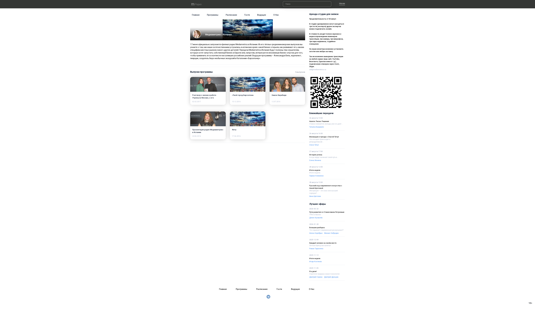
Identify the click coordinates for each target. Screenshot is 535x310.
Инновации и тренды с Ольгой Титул (324, 137)
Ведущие (261, 15)
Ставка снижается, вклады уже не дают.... (326, 124)
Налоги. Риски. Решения (319, 121)
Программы (212, 15)
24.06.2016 (196, 136)
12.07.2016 (276, 102)
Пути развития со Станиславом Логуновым (326, 212)
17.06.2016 (236, 136)
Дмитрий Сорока (315, 277)
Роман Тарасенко (316, 249)
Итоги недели (314, 170)
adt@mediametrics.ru (317, 70)
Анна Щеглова (315, 196)
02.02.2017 (196, 102)
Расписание (231, 15)
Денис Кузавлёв (316, 218)
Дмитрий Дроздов (331, 277)
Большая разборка (317, 228)
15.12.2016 (236, 102)
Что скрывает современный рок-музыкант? (326, 230)
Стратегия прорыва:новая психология (324, 274)
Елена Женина (315, 160)
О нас (276, 15)
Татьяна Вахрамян (316, 127)
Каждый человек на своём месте (322, 243)
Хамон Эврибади (279, 95)
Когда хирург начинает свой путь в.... (324, 157)
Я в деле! (313, 271)
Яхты (234, 130)
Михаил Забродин (331, 233)
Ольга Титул (314, 145)
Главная (196, 15)
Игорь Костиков (315, 262)
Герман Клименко (316, 176)
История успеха (315, 155)
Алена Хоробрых (316, 233)
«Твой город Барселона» (243, 95)
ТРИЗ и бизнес (315, 215)
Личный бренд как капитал (320, 246)
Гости (247, 15)
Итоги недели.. (315, 173)
